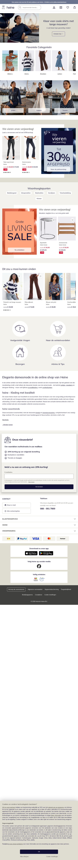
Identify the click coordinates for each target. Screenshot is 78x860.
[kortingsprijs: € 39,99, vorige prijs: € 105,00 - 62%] (48, 229)
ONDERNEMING (8, 531)
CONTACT (6, 499)
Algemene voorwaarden (35, 589)
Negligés (5, 420)
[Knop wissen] (39, 7)
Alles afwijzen (24, 856)
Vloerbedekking (65, 193)
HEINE (5, 525)
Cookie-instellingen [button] (50, 595)
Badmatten (39, 193)
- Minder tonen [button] (7, 425)
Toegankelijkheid (66, 589)
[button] (3, 7)
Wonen (39, 198)
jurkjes (63, 385)
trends (37, 413)
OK (39, 852)
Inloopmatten (26, 193)
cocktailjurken (47, 387)
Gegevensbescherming (52, 589)
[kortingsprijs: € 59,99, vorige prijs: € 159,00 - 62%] (67, 229)
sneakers (69, 385)
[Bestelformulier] (60, 7)
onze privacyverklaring (16, 844)
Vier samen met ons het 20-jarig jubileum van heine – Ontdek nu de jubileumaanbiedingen (39, 2)
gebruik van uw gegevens (56, 807)
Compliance (38, 595)
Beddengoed (11, 193)
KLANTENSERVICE (10, 519)
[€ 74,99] (34, 286)
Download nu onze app (39, 548)
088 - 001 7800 (47, 508)
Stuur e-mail (11, 505)
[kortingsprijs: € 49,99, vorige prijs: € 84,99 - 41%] (30, 148)
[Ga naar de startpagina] (10, 7)
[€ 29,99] (12, 286)
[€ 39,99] (55, 286)
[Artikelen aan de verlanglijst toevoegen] (17, 139)
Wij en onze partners (8, 807)
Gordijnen (51, 193)
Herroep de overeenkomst (16, 589)
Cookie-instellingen (52, 856)
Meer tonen (31, 482)
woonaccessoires (49, 413)
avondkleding (33, 387)
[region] (39, 830)
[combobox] (32, 7)
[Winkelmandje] (74, 7)
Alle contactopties (13, 511)
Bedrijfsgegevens (27, 595)
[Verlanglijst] (67, 7)
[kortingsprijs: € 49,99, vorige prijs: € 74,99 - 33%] (11, 148)
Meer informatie (56, 815)
